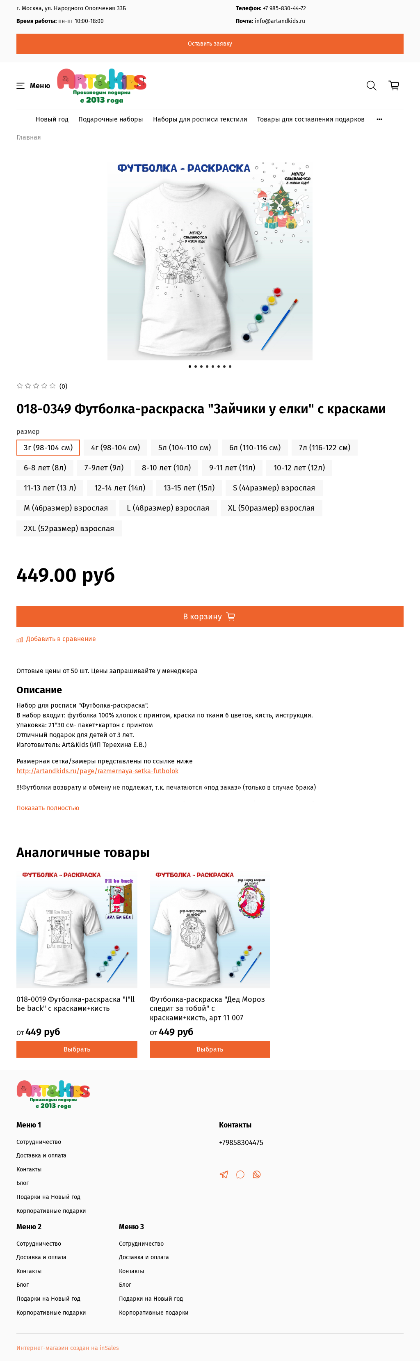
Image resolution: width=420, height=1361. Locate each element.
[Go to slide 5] (213, 366)
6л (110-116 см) (255, 447)
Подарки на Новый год (48, 1197)
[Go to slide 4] (207, 366)
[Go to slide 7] (224, 366)
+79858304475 (241, 1143)
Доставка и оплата (41, 1155)
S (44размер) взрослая (274, 488)
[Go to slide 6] (218, 366)
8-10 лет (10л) (166, 467)
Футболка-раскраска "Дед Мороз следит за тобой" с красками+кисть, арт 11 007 (207, 1008)
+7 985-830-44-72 (284, 8)
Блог (22, 1183)
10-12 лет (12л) (299, 467)
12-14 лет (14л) (119, 488)
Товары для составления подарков (311, 119)
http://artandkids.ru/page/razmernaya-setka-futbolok (97, 771)
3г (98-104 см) (48, 447)
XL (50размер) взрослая (271, 508)
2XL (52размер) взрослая (69, 528)
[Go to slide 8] (230, 366)
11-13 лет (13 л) (50, 488)
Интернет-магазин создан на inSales (67, 1348)
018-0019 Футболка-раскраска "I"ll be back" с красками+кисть (75, 1003)
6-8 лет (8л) (45, 467)
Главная (28, 137)
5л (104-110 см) (184, 447)
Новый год (52, 119)
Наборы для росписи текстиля (200, 119)
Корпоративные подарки (51, 1210)
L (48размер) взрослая (168, 508)
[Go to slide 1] (190, 366)
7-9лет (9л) (103, 467)
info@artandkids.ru (280, 21)
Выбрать (77, 1049)
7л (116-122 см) (324, 447)
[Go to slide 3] (201, 366)
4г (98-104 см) (115, 447)
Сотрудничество (38, 1142)
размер (28, 431)
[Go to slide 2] (195, 366)
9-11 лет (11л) (232, 467)
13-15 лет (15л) (189, 488)
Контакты (29, 1169)
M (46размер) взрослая (66, 508)
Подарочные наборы (110, 119)
